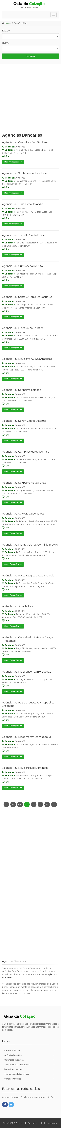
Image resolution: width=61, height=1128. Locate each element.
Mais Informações (11, 162)
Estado (6, 30)
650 (13, 804)
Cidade (6, 42)
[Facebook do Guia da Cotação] (5, 1104)
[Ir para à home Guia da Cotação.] (30, 4)
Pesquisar (30, 56)
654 (40, 804)
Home (7, 23)
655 (47, 804)
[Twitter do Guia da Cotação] (11, 1104)
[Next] (54, 804)
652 (27, 804)
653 (33, 804)
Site (8, 156)
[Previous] (6, 804)
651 (20, 804)
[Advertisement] (30, 97)
